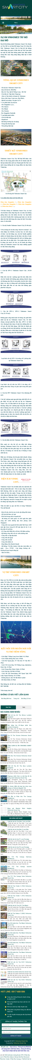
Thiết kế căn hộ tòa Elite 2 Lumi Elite (18, 829)
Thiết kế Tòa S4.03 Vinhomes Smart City (19, 972)
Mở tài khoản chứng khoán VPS (14, 1055)
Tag (23, 707)
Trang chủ (16, 698)
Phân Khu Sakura (9, 1057)
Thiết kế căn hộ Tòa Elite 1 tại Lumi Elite (19, 821)
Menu (16, 23)
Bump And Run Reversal (22, 1057)
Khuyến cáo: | (5, 1047)
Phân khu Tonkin (5, 1059)
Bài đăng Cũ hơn (26, 698)
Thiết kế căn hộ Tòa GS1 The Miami (17, 905)
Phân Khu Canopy (16, 1059)
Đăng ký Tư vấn (26, 480)
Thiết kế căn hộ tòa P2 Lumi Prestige (18, 847)
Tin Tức (8, 707)
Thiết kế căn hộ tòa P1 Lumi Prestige (18, 839)
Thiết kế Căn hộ (26, 1059)
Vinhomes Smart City (21, 1041)
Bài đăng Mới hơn (6, 698)
